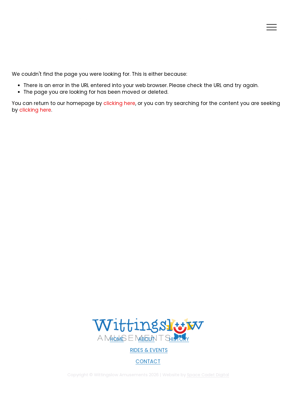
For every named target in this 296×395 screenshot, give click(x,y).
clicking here (119, 103)
